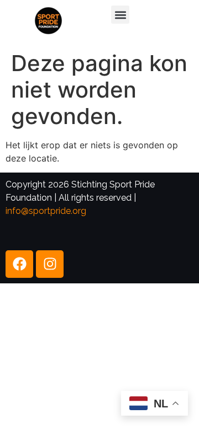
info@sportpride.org (46, 211)
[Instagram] (50, 264)
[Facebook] (19, 264)
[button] (120, 15)
